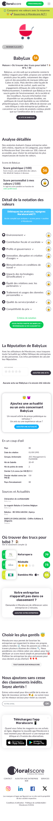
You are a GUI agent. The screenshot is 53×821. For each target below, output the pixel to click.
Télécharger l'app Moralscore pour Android (37, 742)
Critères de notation (26, 318)
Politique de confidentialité (35, 803)
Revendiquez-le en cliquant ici (26, 324)
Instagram (8, 789)
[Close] (48, 718)
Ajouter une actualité (26, 427)
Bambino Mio (26, 574)
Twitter (45, 789)
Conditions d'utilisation (15, 803)
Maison (6, 65)
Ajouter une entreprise (26, 779)
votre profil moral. (10, 189)
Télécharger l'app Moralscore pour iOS (16, 742)
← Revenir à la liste (13, 47)
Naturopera (25, 554)
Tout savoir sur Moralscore (26, 664)
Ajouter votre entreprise (26, 613)
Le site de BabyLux (26, 117)
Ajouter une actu (41, 373)
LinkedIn (20, 789)
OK (47, 704)
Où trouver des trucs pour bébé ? (30, 65)
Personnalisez (34, 4)
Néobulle (23, 561)
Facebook (32, 789)
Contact (8, 779)
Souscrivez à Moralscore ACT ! (30, 14)
